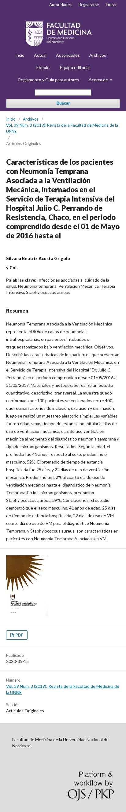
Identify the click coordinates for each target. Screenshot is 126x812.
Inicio (11, 119)
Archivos (97, 55)
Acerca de (99, 79)
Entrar (111, 4)
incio (20, 55)
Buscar (63, 103)
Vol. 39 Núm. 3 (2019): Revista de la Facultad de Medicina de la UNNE (62, 128)
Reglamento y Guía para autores (48, 79)
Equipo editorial (75, 67)
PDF (19, 635)
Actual (40, 55)
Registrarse (89, 4)
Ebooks (43, 67)
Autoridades (68, 55)
